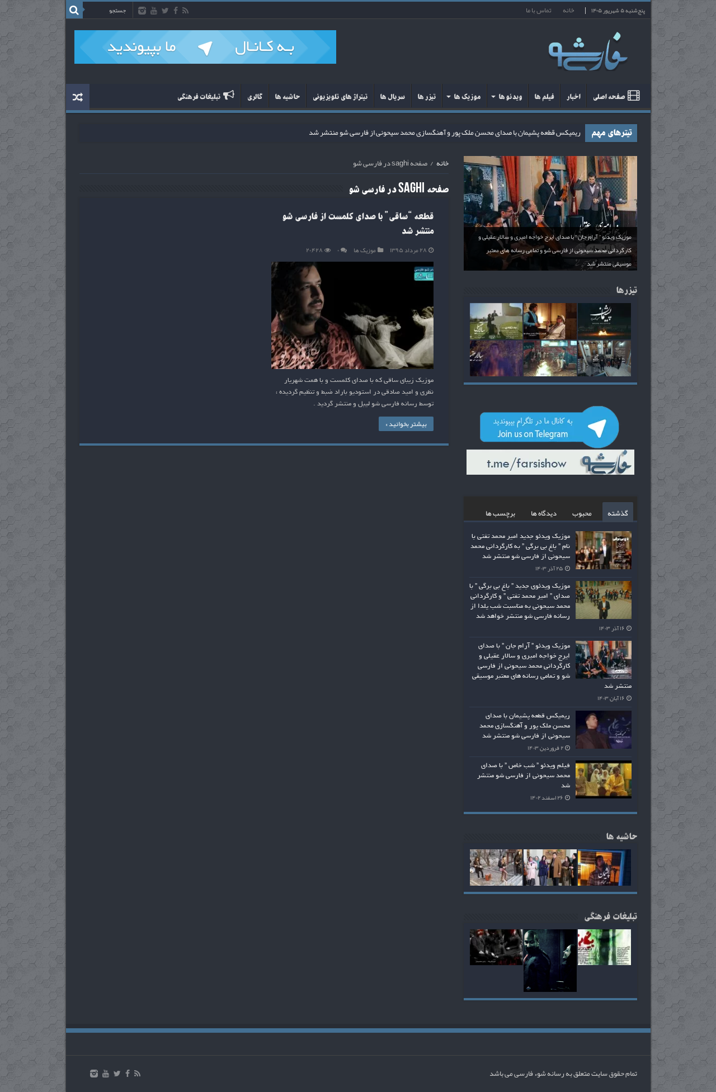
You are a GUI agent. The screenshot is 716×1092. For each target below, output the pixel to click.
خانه (568, 10)
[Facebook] (175, 11)
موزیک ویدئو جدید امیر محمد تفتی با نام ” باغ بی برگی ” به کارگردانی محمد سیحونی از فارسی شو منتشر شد (520, 546)
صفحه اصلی (608, 96)
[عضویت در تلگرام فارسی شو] (205, 49)
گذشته (617, 513)
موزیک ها (467, 96)
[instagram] (142, 11)
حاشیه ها (287, 96)
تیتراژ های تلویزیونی (340, 96)
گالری (254, 96)
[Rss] (185, 11)
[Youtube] (153, 11)
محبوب (582, 513)
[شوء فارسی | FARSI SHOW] (589, 49)
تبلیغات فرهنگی (198, 96)
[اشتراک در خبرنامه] (443, 190)
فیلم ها (544, 96)
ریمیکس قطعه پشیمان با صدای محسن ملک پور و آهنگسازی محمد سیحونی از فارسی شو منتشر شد (445, 132)
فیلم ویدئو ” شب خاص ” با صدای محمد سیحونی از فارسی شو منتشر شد (523, 775)
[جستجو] (74, 10)
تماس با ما (539, 10)
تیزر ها (426, 96)
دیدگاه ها (544, 513)
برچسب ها (500, 513)
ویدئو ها (510, 96)
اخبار (573, 96)
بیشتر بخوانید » (406, 424)
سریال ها (392, 96)
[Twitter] (165, 11)
